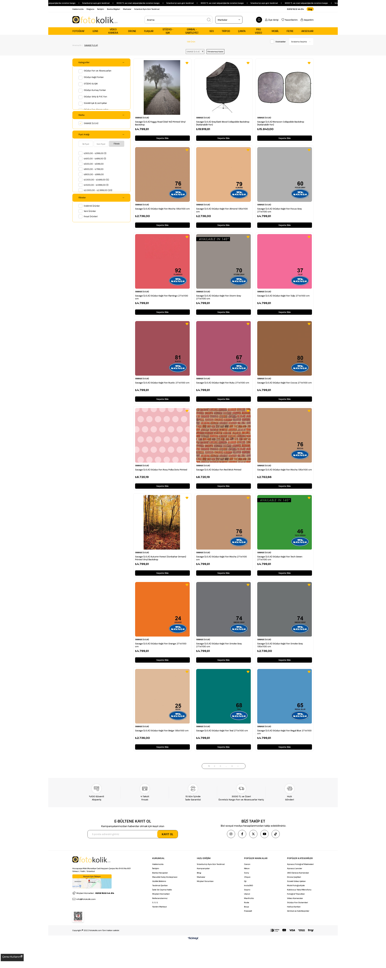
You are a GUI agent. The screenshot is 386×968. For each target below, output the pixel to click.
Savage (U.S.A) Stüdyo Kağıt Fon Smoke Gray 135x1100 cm (280, 645)
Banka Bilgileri (113, 9)
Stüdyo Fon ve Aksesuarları (97, 70)
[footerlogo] (91, 859)
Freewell (248, 911)
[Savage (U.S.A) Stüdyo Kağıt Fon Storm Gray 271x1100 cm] (223, 261)
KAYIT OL (167, 834)
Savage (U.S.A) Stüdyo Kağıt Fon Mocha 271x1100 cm (221, 558)
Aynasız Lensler (294, 868)
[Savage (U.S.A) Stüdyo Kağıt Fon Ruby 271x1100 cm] (223, 348)
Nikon (247, 868)
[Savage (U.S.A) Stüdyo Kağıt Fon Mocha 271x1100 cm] (223, 522)
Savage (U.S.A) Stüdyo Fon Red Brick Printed (218, 469)
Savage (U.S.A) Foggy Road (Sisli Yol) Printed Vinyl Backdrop (160, 123)
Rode (246, 902)
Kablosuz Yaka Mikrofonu (299, 889)
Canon (247, 864)
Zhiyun (247, 877)
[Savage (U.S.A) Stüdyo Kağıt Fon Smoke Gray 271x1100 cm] (223, 609)
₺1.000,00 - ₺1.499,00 (96, 179)
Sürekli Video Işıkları (296, 881)
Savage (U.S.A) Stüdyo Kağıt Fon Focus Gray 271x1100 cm (279, 210)
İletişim (100, 9)
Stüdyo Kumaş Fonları (95, 90)
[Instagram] (231, 834)
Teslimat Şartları (160, 885)
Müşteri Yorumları (205, 881)
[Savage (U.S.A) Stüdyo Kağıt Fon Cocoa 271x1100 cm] (284, 348)
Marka (81, 115)
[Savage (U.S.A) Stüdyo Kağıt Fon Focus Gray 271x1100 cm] (284, 174)
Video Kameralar (295, 898)
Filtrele (117, 144)
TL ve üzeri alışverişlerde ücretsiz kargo (282, 3)
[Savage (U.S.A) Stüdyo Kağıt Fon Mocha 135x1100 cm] (162, 174)
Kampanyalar (203, 868)
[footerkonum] (92, 881)
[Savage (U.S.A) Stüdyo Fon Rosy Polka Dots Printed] (162, 435)
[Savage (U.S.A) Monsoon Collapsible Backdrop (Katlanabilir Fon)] (284, 87)
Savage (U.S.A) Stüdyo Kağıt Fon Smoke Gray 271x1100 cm (219, 645)
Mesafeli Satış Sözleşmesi (164, 877)
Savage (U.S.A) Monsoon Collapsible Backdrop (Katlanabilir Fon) (280, 123)
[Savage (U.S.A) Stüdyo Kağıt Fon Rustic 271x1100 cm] (162, 348)
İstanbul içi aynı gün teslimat (69, 3)
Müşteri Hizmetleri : (95, 893)
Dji (245, 881)
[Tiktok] (276, 834)
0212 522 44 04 (295, 9)
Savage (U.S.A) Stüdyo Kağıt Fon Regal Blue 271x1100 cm (284, 732)
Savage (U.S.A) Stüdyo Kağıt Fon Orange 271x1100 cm (160, 645)
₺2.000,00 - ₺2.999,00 (98, 190)
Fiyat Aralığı (84, 134)
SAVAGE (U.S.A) (91, 123)
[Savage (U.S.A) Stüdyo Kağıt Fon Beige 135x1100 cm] (162, 696)
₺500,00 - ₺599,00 (94, 163)
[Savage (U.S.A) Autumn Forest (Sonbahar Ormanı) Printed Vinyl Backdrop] (162, 522)
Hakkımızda (78, 9)
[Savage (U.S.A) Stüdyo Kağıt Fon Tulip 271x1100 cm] (284, 261)
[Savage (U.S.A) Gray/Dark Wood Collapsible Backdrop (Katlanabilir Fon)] (223, 87)
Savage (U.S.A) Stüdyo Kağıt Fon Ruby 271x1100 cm (222, 382)
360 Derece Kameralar (298, 872)
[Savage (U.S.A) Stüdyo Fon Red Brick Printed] (223, 435)
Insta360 (248, 885)
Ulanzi (247, 893)
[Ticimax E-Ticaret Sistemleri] (193, 938)
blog (310, 9)
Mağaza (90, 9)
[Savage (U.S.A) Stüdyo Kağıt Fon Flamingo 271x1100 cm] (162, 261)
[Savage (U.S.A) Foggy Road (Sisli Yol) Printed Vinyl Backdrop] (162, 87)
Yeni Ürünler (90, 211)
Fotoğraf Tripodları (296, 893)
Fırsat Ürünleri (91, 216)
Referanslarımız (160, 898)
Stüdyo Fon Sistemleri (297, 902)
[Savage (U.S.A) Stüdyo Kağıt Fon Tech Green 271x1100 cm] (284, 522)
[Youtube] (264, 834)
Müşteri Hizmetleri (161, 893)
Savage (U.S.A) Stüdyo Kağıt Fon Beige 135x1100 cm (161, 730)
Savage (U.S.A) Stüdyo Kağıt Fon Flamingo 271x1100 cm (161, 297)
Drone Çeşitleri (294, 877)
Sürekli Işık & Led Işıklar (95, 103)
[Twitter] (253, 834)
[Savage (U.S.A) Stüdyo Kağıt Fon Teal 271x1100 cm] (223, 696)
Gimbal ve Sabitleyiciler (298, 911)
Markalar (127, 9)
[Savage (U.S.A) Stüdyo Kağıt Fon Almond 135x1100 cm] (223, 174)
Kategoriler (84, 62)
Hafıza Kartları (294, 906)
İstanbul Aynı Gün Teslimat (147, 9)
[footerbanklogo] (292, 930)
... (226, 766)
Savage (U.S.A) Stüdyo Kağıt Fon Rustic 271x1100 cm (162, 382)
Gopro (247, 889)
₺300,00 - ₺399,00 (95, 153)
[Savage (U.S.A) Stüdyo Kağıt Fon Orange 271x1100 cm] (162, 609)
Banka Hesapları (160, 872)
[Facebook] (242, 834)
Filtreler (82, 197)
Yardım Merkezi (159, 906)
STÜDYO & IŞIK (91, 83)
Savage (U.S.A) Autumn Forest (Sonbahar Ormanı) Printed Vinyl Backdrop (160, 558)
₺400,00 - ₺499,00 (95, 158)
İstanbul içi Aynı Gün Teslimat (211, 864)
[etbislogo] (78, 916)
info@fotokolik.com (86, 899)
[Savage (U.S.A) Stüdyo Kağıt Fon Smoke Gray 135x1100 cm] (284, 609)
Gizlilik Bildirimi (159, 881)
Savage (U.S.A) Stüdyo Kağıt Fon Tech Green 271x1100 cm (279, 558)
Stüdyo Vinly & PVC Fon (95, 96)
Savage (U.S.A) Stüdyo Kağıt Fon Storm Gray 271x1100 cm (218, 297)
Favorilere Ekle (187, 63)
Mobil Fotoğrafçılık (296, 885)
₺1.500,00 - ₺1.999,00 (96, 184)
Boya (246, 906)
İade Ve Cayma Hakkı (162, 889)
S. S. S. (155, 902)
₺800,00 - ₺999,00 (94, 174)
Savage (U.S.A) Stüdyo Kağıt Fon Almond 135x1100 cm (222, 210)
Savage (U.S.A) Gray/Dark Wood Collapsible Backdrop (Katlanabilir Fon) (222, 123)
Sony (246, 872)
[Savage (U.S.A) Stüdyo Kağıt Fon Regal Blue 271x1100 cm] (284, 696)
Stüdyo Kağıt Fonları (94, 77)
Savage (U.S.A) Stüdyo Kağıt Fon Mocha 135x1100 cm (162, 208)
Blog (199, 872)
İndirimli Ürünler (92, 205)
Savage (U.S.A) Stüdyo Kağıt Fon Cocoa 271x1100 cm (284, 382)
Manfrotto (249, 898)
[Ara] (209, 20)
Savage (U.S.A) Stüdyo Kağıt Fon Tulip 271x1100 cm (283, 295)
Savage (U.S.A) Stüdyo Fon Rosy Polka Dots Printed (161, 469)
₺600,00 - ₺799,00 (93, 169)
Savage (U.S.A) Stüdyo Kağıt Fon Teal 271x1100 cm (222, 730)
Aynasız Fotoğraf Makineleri (300, 864)
